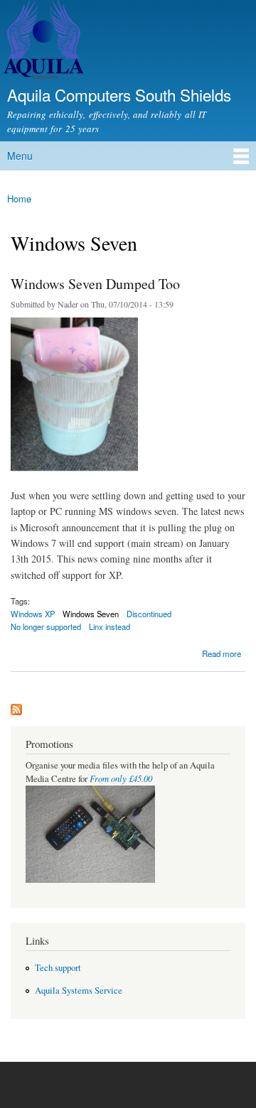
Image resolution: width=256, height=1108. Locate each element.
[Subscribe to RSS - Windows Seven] (16, 706)
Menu (20, 155)
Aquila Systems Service (78, 990)
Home (19, 198)
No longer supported (46, 626)
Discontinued (149, 613)
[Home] (41, 41)
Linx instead (109, 626)
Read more (221, 652)
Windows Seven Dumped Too (95, 283)
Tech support (58, 968)
